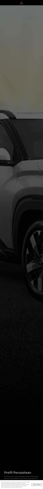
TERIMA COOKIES (37, 484)
